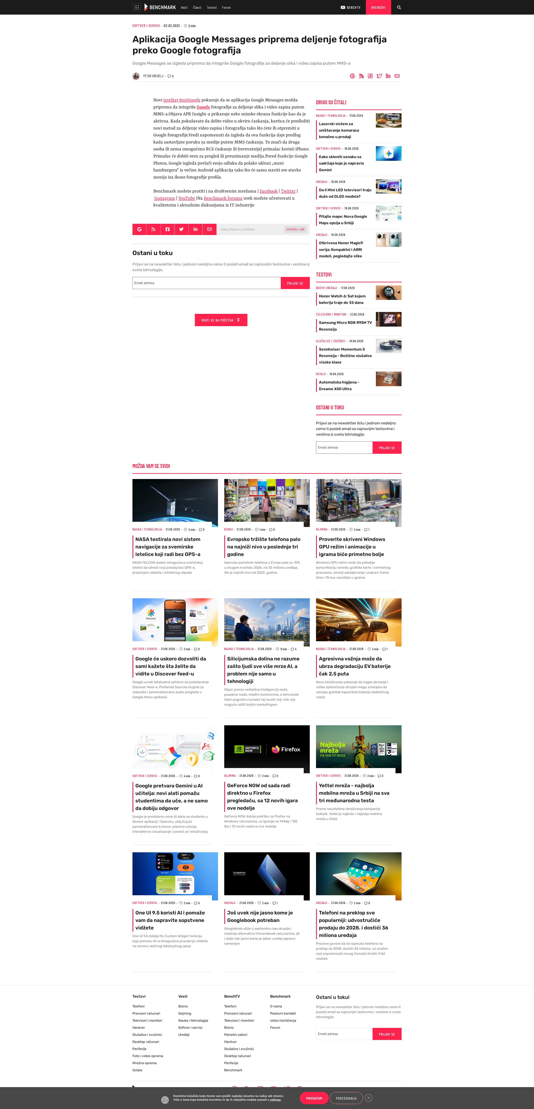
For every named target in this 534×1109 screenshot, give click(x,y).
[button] (136, 7)
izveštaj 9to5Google (181, 100)
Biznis (228, 529)
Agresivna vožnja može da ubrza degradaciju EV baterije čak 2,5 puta (355, 666)
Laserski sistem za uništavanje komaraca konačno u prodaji (339, 130)
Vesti (184, 7)
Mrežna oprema (144, 1063)
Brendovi (378, 7)
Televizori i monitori (331, 314)
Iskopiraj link (295, 229)
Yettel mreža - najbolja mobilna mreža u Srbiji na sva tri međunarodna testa (354, 793)
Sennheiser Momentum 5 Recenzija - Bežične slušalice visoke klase (345, 356)
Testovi (212, 7)
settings (275, 1100)
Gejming (321, 529)
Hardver (138, 1028)
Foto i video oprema (147, 1056)
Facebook (269, 191)
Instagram (164, 198)
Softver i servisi (146, 25)
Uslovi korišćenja (283, 1020)
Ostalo (321, 374)
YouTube (186, 198)
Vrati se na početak (217, 320)
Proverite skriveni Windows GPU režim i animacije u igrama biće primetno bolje (352, 546)
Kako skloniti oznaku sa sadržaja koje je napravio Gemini (341, 163)
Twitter (288, 191)
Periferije (139, 1049)
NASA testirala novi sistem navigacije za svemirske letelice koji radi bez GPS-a (167, 546)
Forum (226, 7)
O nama (276, 1006)
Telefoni (138, 1006)
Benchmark (233, 1070)
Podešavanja (346, 1098)
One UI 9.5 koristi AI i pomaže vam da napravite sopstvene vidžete (170, 920)
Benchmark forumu (223, 198)
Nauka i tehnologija (331, 115)
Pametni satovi (235, 1035)
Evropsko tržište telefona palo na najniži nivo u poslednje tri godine (263, 546)
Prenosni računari (146, 1013)
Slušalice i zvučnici (331, 341)
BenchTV (353, 7)
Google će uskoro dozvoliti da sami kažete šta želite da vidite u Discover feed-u (170, 666)
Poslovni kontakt (283, 1013)
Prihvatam (314, 1098)
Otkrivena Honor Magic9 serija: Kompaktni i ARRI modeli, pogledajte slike (341, 249)
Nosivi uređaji (326, 288)
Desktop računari (145, 1042)
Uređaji (321, 182)
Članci (197, 7)
